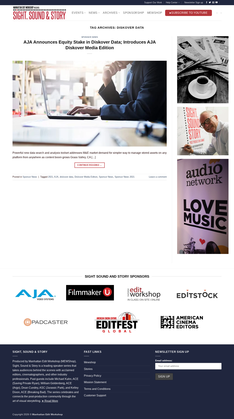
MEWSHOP (154, 12)
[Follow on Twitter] (210, 2)
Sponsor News (89, 37)
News (93, 12)
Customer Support (95, 395)
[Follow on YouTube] (216, 2)
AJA (56, 177)
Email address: (164, 360)
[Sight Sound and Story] (40, 13)
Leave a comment (158, 177)
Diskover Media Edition (86, 177)
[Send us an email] (213, 2)
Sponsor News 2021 (124, 177)
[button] (193, 2)
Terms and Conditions (97, 388)
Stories (88, 369)
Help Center (171, 2)
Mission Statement (95, 382)
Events (77, 12)
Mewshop (90, 362)
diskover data (66, 177)
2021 (50, 177)
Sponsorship (133, 12)
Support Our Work (153, 2)
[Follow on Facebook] (207, 2)
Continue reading (89, 165)
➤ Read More (50, 400)
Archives (110, 12)
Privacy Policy (92, 375)
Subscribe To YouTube (189, 12)
